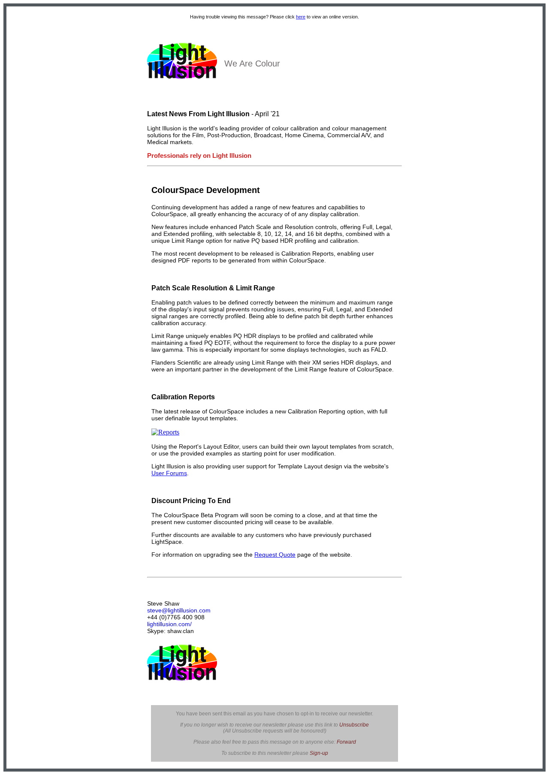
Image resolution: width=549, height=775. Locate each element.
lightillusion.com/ (169, 624)
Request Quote (275, 554)
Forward (346, 742)
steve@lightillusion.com (179, 610)
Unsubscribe (354, 725)
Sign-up (319, 753)
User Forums (169, 473)
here (300, 16)
